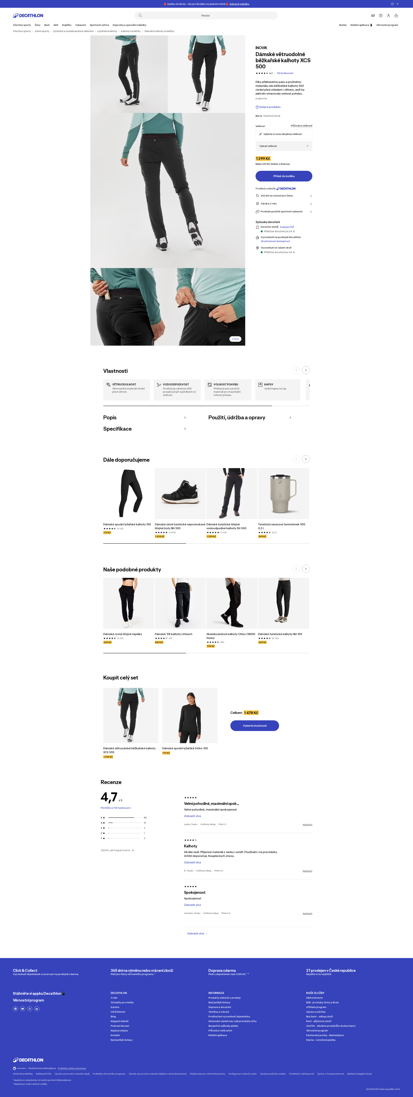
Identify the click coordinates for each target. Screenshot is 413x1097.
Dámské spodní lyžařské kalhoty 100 (127, 524)
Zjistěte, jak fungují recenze (115, 850)
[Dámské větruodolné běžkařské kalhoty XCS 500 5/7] (206, 307)
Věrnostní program (387, 25)
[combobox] (284, 146)
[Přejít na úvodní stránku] (28, 15)
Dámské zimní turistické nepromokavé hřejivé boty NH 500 (180, 526)
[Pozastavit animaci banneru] (392, 3)
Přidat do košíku (284, 176)
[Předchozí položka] (296, 370)
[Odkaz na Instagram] (29, 1008)
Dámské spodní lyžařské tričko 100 (185, 748)
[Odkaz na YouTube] (22, 1008)
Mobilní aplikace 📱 (362, 25)
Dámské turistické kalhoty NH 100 (280, 634)
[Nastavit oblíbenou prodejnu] (373, 15)
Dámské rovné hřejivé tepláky (122, 634)
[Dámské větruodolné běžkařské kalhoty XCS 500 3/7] (167, 190)
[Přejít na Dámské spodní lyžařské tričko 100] (189, 715)
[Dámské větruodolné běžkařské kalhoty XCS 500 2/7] (129, 74)
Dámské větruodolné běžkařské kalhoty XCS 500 (129, 750)
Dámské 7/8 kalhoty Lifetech (173, 634)
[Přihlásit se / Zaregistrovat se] (388, 15)
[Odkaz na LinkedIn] (36, 1008)
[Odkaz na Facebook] (15, 1008)
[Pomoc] (381, 15)
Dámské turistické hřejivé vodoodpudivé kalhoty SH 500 (226, 526)
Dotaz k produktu (270, 107)
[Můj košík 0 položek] (396, 15)
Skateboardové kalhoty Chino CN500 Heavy (231, 636)
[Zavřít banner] (397, 3)
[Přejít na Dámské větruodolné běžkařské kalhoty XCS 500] (130, 715)
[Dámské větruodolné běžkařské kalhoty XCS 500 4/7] (129, 307)
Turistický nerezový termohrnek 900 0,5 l (282, 526)
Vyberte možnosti (255, 725)
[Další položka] (306, 370)
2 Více (235, 339)
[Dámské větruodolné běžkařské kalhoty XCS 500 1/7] (206, 74)
